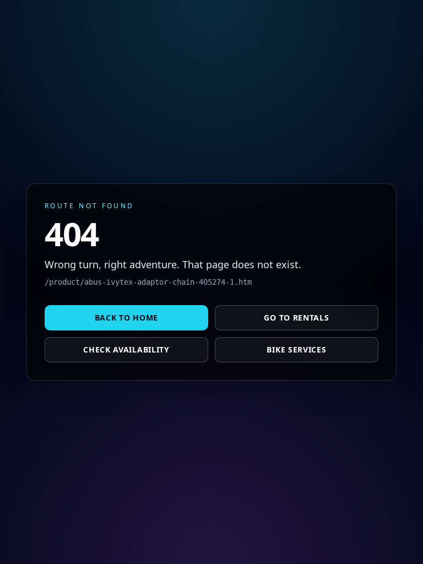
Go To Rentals (296, 317)
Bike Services (296, 349)
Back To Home (126, 317)
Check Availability (126, 349)
